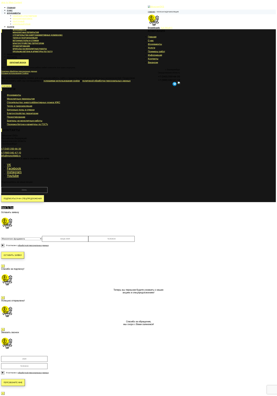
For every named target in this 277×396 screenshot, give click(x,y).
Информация (155, 55)
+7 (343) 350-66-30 (11, 148)
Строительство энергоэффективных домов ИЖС (33, 102)
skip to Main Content (11, 2)
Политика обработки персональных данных (19, 71)
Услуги (151, 47)
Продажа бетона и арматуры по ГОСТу (27, 124)
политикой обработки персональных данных (106, 80)
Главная (152, 36)
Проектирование (16, 117)
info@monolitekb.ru (11, 155)
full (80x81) (166, 28)
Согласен (6, 86)
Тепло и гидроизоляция (19, 106)
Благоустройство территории (22, 113)
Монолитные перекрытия (21, 98)
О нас (151, 40)
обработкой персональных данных (33, 245)
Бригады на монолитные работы (24, 120)
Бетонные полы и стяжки (20, 109)
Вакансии (153, 62)
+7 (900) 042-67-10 (11, 152)
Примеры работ (156, 51)
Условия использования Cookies (15, 73)
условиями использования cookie (62, 80)
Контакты (153, 58)
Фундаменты (155, 44)
